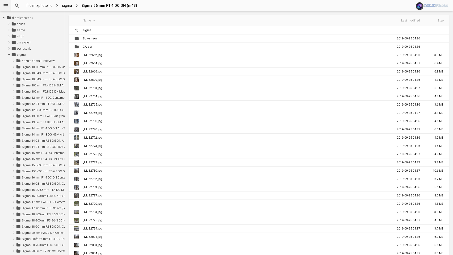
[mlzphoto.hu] (432, 5)
